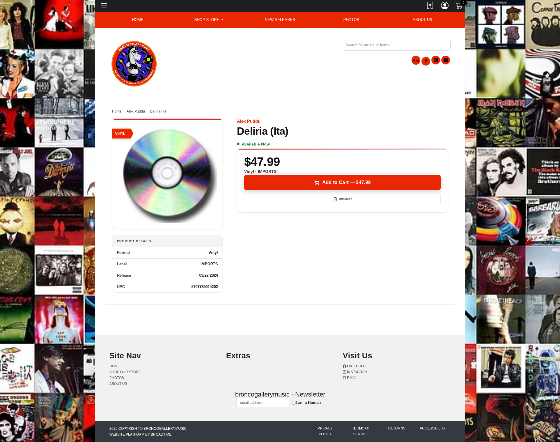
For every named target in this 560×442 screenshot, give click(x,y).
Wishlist (345, 199)
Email (352, 378)
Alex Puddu (136, 111)
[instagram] (436, 60)
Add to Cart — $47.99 (346, 182)
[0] (459, 7)
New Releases (280, 19)
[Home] (134, 63)
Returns (396, 428)
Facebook (356, 366)
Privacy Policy (325, 431)
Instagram (357, 372)
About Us (422, 19)
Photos (351, 19)
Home (117, 111)
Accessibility (433, 428)
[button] (209, 20)
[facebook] (426, 61)
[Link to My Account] (445, 6)
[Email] (446, 60)
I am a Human (308, 402)
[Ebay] (416, 60)
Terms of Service (361, 431)
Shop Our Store (125, 372)
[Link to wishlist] (430, 6)
